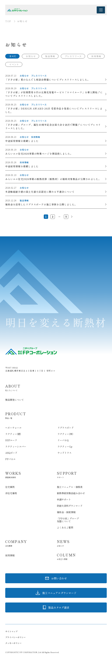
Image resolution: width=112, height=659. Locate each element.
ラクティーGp (64, 446)
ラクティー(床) (65, 434)
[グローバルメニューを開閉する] (101, 9)
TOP (8, 21)
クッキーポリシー (13, 643)
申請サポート (64, 499)
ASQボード (11, 452)
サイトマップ (11, 631)
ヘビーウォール (13, 427)
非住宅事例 (11, 493)
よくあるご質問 (65, 527)
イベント (14, 64)
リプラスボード (65, 427)
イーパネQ (63, 440)
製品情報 (50, 56)
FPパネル (10, 459)
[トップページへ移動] (17, 9)
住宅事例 (10, 487)
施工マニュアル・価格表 (70, 487)
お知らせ (31, 56)
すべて (12, 56)
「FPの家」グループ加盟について (68, 520)
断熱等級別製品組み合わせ (71, 493)
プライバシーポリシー (15, 637)
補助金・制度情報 (66, 512)
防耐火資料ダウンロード (70, 505)
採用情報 (96, 56)
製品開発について (14, 399)
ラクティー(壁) (13, 434)
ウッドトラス (64, 452)
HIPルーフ (11, 440)
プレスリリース (73, 56)
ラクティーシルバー (15, 446)
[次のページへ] (71, 216)
